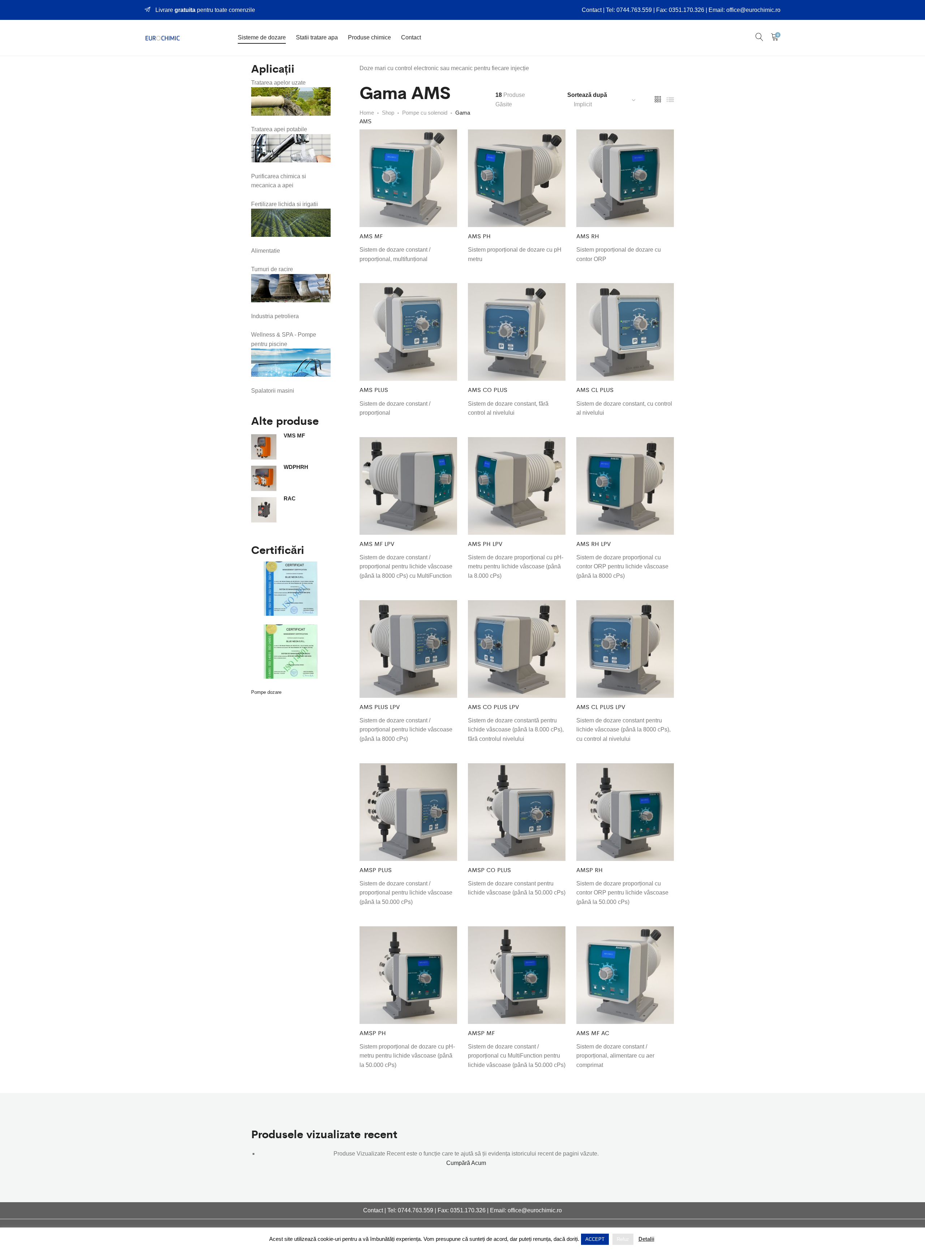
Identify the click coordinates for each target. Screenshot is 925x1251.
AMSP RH (589, 869)
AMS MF (371, 235)
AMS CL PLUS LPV (600, 706)
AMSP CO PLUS (489, 869)
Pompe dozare (266, 692)
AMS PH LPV (485, 543)
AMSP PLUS (376, 869)
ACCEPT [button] (595, 1239)
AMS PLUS (374, 389)
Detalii (646, 1239)
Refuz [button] (623, 1239)
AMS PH (479, 235)
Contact (411, 37)
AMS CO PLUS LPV (493, 706)
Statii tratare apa (317, 37)
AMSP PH (373, 1032)
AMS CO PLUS (487, 389)
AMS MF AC (592, 1032)
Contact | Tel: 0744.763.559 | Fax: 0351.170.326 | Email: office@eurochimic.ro (681, 10)
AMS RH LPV (593, 543)
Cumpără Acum (466, 1163)
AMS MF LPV (377, 543)
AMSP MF (481, 1032)
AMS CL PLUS (595, 389)
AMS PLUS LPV (380, 706)
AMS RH (587, 235)
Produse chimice (369, 37)
